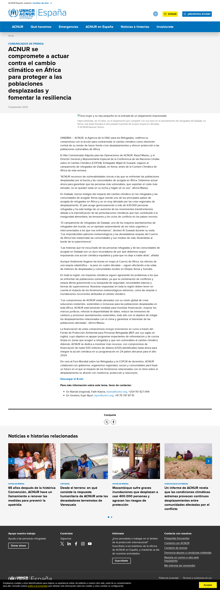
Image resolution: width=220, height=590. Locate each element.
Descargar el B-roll (71, 379)
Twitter (62, 544)
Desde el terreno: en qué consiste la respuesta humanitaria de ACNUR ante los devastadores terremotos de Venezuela (84, 496)
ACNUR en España (99, 26)
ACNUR (17, 26)
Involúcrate (165, 26)
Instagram (83, 544)
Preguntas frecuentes (176, 538)
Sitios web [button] (155, 13)
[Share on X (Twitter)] (106, 422)
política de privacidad (38, 586)
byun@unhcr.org (103, 395)
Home (11, 35)
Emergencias (68, 26)
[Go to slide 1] (109, 517)
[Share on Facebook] (113, 422)
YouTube (90, 544)
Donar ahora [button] (18, 546)
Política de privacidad (168, 577)
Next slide (208, 461)
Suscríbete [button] (121, 561)
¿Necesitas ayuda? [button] (199, 14)
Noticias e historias (135, 26)
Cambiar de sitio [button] (41, 2)
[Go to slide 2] (112, 517)
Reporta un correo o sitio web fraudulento (181, 559)
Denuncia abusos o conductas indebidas (187, 552)
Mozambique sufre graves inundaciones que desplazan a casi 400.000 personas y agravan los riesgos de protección (135, 496)
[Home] (29, 13)
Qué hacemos (41, 26)
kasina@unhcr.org (117, 391)
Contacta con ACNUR (176, 543)
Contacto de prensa (175, 547)
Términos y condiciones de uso (197, 577)
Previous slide (11, 461)
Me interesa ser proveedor (179, 565)
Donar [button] (172, 14)
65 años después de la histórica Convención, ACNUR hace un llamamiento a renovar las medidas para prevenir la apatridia (32, 496)
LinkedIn (69, 544)
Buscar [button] (146, 13)
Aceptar (208, 585)
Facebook (76, 544)
